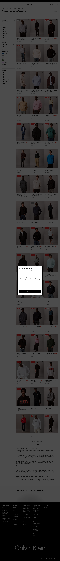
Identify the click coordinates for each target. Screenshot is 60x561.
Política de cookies (28, 279)
